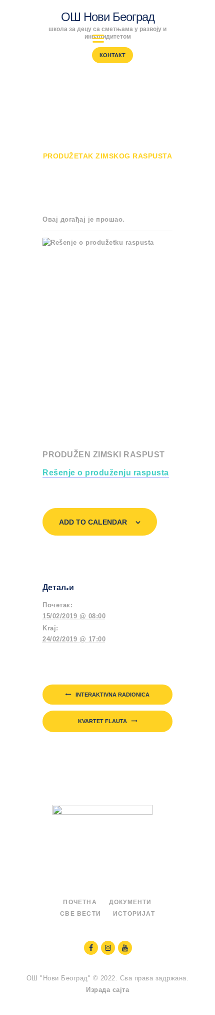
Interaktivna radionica (112, 695)
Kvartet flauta (103, 721)
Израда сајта (107, 989)
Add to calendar (93, 522)
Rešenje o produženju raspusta (105, 472)
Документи (130, 902)
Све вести (80, 913)
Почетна (74, 146)
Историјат (134, 913)
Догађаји (125, 146)
